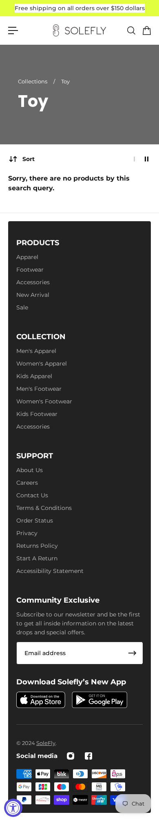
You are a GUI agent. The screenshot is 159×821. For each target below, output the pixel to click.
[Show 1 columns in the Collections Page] (134, 159)
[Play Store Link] (99, 700)
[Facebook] (88, 756)
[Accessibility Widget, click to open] (13, 808)
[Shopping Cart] (146, 30)
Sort (28, 159)
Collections (33, 81)
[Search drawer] (131, 30)
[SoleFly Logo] (79, 30)
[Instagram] (71, 756)
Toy (65, 81)
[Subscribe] (132, 653)
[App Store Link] (40, 700)
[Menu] (13, 30)
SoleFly (45, 743)
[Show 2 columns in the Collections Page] (146, 159)
